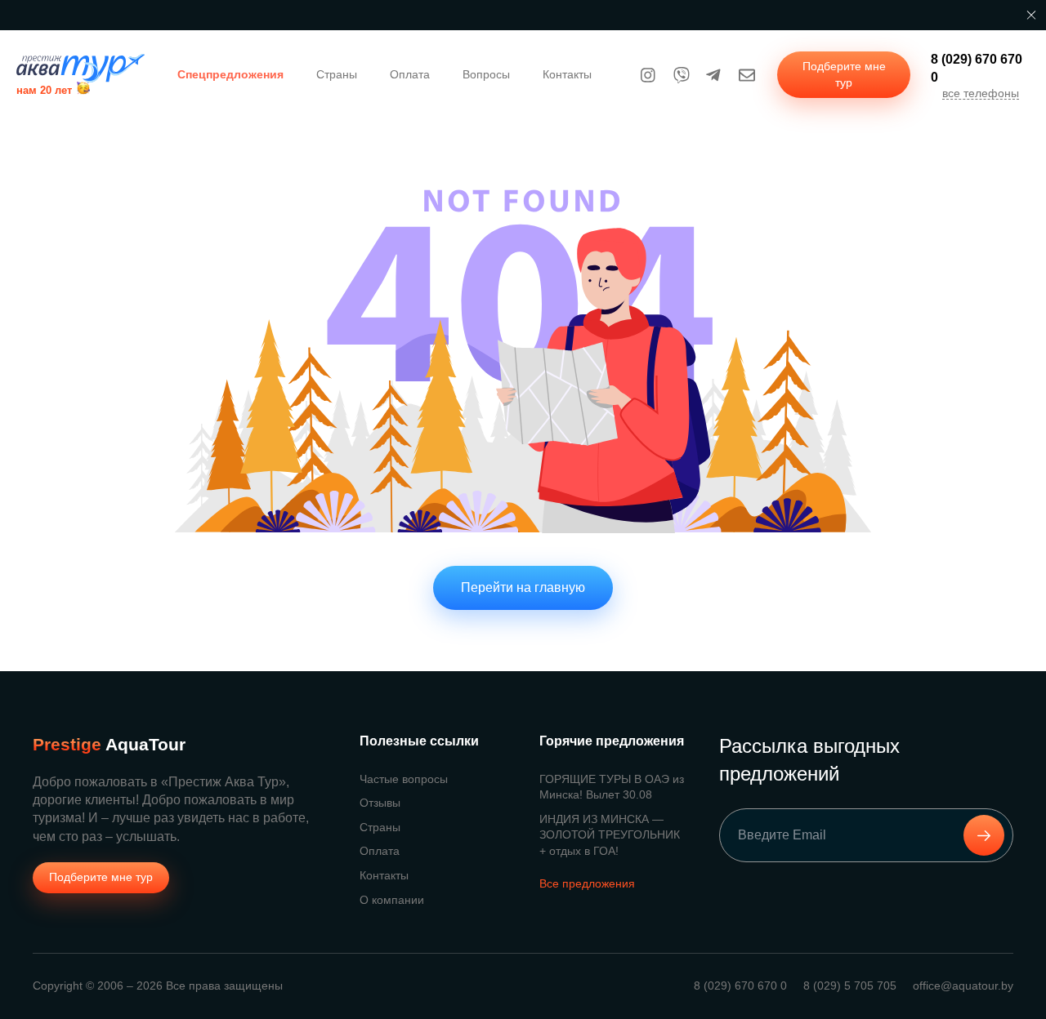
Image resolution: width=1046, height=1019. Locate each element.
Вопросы (486, 74)
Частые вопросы (404, 778)
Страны (336, 74)
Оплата (410, 74)
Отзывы (380, 802)
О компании (392, 899)
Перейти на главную (523, 587)
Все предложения (587, 883)
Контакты (567, 74)
